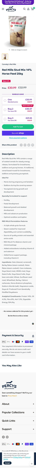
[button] (18, 100)
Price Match (12, 396)
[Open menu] (3, 9)
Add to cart (18, 127)
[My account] (28, 9)
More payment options (18, 138)
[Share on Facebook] (21, 144)
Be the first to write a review (18, 316)
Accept (7, 463)
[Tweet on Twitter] (28, 144)
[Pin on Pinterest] (25, 144)
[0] (32, 9)
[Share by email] (32, 144)
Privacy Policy (17, 457)
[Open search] (24, 9)
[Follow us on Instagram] (7, 436)
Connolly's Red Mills (9, 64)
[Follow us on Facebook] (3, 436)
